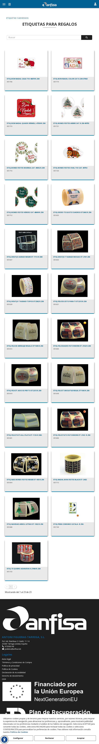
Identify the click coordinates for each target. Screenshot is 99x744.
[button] (49, 4)
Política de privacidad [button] (10, 666)
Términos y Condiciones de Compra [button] (17, 662)
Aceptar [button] (81, 738)
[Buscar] (86, 37)
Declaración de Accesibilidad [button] (14, 672)
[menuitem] (49, 659)
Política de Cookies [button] (10, 669)
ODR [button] (4, 679)
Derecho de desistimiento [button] (12, 676)
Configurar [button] (18, 738)
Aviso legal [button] (6, 659)
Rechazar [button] (49, 738)
